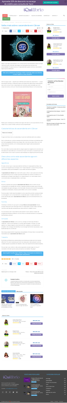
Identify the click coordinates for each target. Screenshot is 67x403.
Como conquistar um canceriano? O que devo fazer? (35, 306)
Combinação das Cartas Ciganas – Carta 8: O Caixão (56, 112)
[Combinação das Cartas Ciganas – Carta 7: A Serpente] (27, 386)
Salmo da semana (36, 15)
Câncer (3, 302)
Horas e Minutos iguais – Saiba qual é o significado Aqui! (37, 379)
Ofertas (51, 401)
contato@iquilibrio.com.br (11, 388)
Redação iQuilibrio (15, 279)
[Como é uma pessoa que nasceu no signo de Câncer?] (22, 298)
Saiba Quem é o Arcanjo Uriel (8, 271)
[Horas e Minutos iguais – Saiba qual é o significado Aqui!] (27, 380)
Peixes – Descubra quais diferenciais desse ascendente (34, 272)
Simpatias (46, 15)
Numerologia (34, 381)
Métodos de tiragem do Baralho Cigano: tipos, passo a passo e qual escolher (56, 124)
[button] (64, 15)
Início (2, 22)
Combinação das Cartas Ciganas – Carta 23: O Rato (37, 392)
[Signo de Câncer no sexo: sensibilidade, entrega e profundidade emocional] (7, 298)
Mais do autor (19, 291)
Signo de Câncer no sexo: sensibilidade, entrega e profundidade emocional (6, 306)
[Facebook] (2, 392)
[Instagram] (6, 392)
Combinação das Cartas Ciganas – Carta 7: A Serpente (56, 120)
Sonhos (54, 15)
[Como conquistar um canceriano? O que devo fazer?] (36, 298)
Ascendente (12, 22)
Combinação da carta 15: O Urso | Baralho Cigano (55, 116)
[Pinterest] (10, 392)
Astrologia (12, 15)
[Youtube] (17, 392)
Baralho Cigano (34, 388)
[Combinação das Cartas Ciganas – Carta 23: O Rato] (27, 393)
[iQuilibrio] (33, 10)
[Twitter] (13, 392)
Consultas (61, 401)
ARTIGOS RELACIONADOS (8, 291)
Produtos (56, 401)
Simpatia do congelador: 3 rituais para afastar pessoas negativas (56, 108)
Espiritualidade (24, 15)
